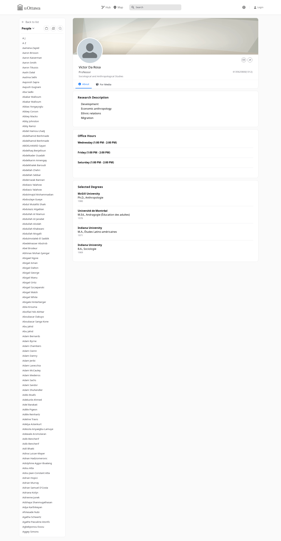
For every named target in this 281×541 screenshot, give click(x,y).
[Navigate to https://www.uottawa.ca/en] (29, 7)
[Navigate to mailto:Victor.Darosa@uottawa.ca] (243, 59)
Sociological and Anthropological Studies (101, 76)
